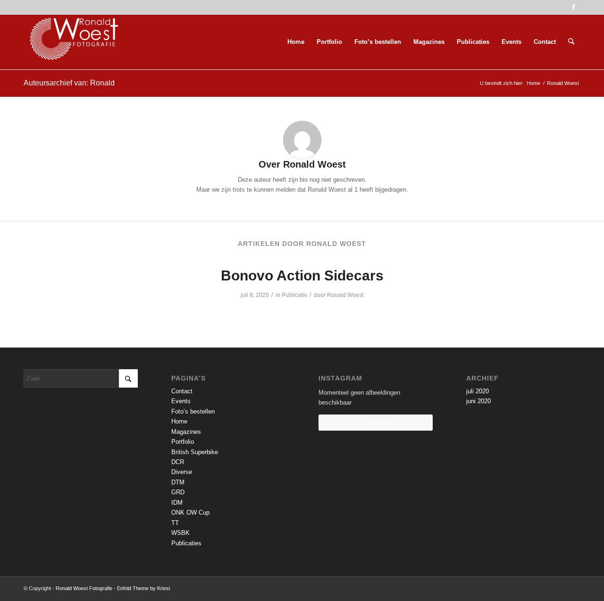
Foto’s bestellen (193, 411)
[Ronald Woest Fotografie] (71, 42)
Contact (182, 391)
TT (175, 522)
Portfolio (182, 441)
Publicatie (294, 295)
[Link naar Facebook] (573, 7)
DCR (177, 462)
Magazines (186, 431)
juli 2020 (477, 391)
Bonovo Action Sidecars (302, 275)
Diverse (181, 471)
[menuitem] (295, 42)
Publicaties (186, 543)
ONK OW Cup (190, 512)
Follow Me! (376, 422)
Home (179, 421)
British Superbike (194, 452)
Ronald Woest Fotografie (84, 588)
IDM (177, 502)
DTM (178, 482)
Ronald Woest (345, 295)
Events (181, 401)
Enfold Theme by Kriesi (143, 588)
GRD (178, 492)
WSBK (180, 532)
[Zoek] (571, 42)
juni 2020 (478, 401)
